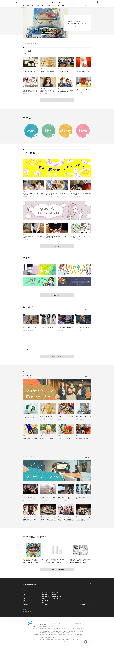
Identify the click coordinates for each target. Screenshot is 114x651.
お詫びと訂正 (44, 604)
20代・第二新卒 (55, 634)
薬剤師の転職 (54, 635)
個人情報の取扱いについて (57, 596)
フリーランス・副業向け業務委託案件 (75, 623)
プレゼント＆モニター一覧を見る (57, 569)
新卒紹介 (60, 634)
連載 (58, 5)
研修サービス (42, 639)
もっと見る (57, 100)
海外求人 (71, 621)
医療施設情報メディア (72, 631)
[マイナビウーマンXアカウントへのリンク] (88, 604)
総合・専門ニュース (51, 628)
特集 (63, 5)
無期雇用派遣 (83, 635)
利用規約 (54, 594)
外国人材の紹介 (54, 637)
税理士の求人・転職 (43, 635)
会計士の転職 (79, 634)
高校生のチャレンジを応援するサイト (62, 628)
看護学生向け (54, 621)
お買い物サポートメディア (81, 631)
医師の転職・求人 (72, 635)
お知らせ (43, 598)
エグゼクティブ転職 (73, 634)
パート (46, 623)
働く (28, 5)
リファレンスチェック (80, 639)
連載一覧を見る (57, 295)
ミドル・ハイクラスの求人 (78, 621)
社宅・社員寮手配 (73, 639)
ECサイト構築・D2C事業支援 (45, 631)
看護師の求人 (59, 635)
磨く (38, 5)
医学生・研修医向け (60, 621)
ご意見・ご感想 (55, 598)
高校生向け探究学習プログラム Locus (53, 626)
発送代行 (56, 639)
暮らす (48, 5)
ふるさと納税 (53, 631)
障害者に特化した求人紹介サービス (62, 623)
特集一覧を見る (57, 246)
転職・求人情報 (66, 621)
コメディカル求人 (65, 635)
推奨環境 (43, 602)
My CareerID (65, 631)
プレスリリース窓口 (45, 594)
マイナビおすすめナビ (27, 611)
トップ (23, 5)
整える (33, 5)
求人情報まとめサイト (43, 628)
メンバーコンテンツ (70, 5)
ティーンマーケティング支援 (73, 628)
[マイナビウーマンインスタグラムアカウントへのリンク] (80, 605)
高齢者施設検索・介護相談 (66, 632)
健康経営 (59, 639)
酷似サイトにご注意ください (29, 43)
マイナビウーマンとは (56, 592)
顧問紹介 (49, 635)
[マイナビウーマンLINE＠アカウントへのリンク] (84, 604)
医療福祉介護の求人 (43, 624)
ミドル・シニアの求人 (51, 623)
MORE (87, 309)
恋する (43, 5)
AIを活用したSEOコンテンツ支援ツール (54, 632)
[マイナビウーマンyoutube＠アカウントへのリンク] (90, 605)
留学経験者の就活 (47, 621)
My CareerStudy (59, 631)
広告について (44, 592)
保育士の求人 (78, 635)
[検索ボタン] (97, 2)
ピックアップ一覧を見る (57, 356)
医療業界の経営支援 (48, 637)
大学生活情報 (81, 628)
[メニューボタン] (16, 2)
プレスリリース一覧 (45, 596)
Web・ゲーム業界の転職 (48, 634)
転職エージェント (66, 634)
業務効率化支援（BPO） (49, 639)
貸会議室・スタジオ (65, 639)
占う (53, 5)
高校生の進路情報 (43, 626)
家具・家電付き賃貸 (43, 632)
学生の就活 (42, 621)
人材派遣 (41, 634)
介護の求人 (42, 637)
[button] (78, 37)
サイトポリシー (45, 600)
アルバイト (42, 623)
